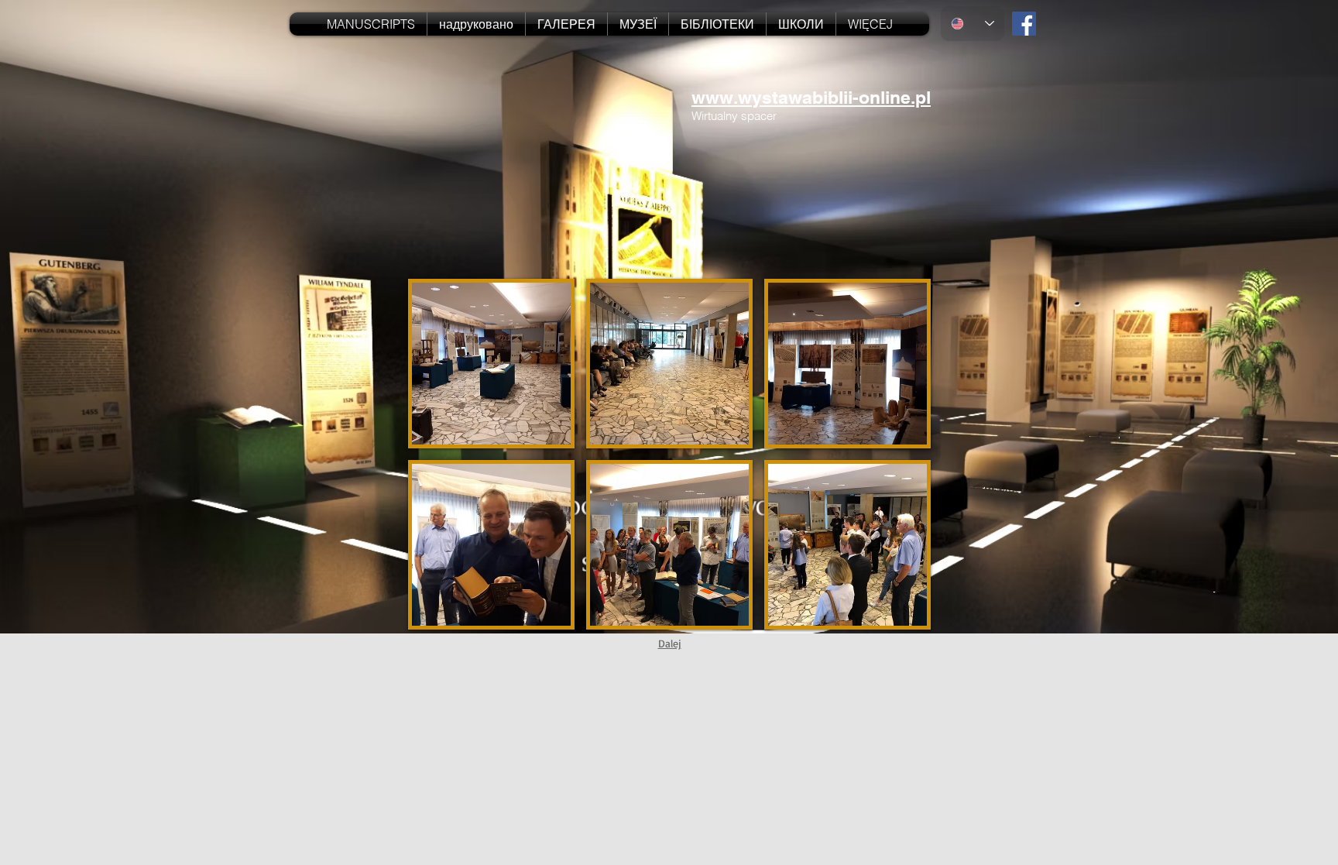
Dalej (669, 643)
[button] (491, 363)
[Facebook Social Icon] (1024, 24)
